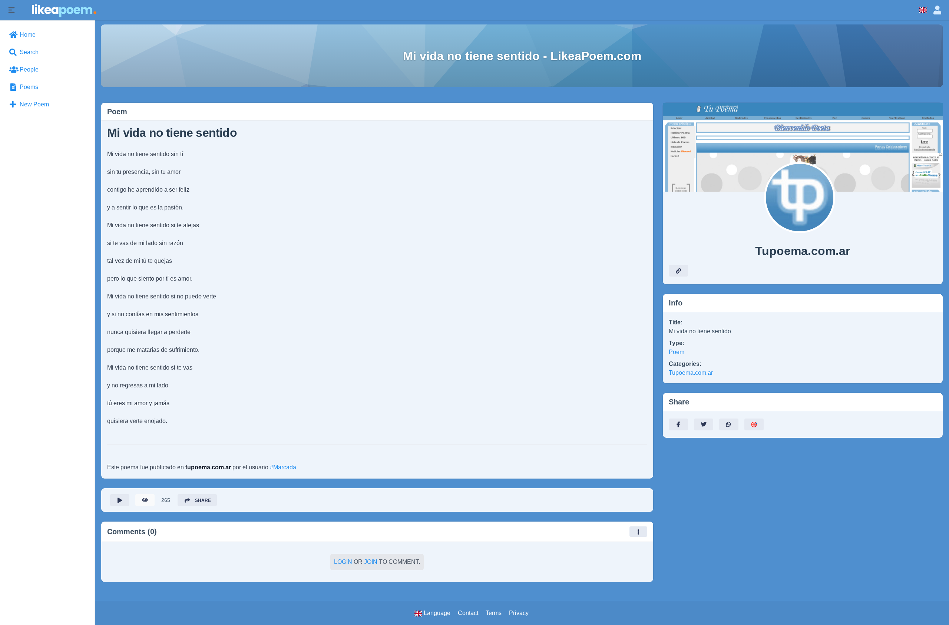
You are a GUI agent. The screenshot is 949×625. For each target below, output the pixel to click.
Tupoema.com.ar (691, 373)
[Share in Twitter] (703, 424)
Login (343, 562)
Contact (468, 613)
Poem (676, 352)
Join (370, 562)
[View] (145, 500)
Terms (494, 613)
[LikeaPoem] (63, 10)
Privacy (519, 613)
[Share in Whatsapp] (728, 424)
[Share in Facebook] (678, 424)
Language (436, 613)
